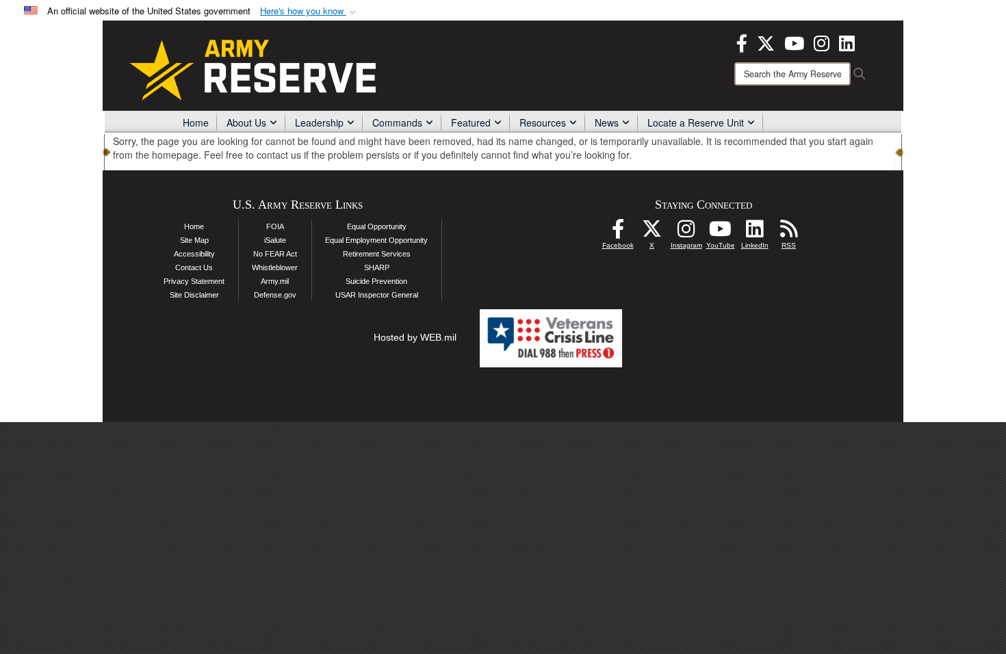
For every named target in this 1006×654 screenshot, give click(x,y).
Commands (397, 122)
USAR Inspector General (376, 295)
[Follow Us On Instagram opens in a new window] (686, 232)
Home (196, 122)
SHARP (376, 267)
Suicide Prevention (376, 281)
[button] (309, 11)
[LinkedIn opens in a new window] (847, 42)
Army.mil (275, 281)
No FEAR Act (275, 254)
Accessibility (194, 254)
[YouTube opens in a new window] (794, 42)
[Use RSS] (789, 232)
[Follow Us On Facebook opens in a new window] (618, 232)
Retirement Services (377, 254)
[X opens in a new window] (766, 42)
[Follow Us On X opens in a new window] (652, 232)
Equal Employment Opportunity (376, 240)
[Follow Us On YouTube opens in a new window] (721, 232)
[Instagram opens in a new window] (821, 42)
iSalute (275, 240)
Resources (542, 122)
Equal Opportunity (377, 226)
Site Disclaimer (194, 295)
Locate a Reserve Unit (695, 122)
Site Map (194, 240)
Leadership (319, 122)
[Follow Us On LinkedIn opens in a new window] (755, 232)
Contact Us (194, 267)
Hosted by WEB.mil (415, 337)
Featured (471, 122)
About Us (246, 122)
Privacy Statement (194, 281)
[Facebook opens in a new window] (741, 42)
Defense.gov (275, 295)
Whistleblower (275, 267)
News (607, 122)
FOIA (275, 226)
